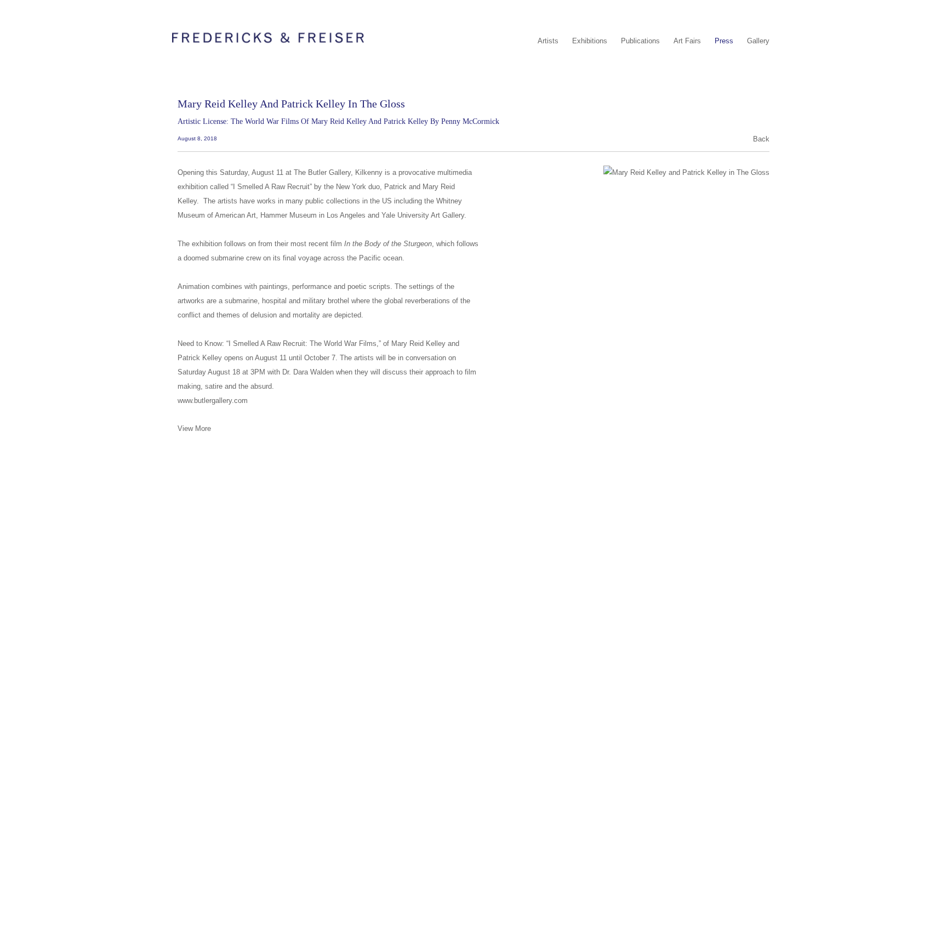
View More (194, 428)
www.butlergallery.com (213, 400)
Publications (640, 41)
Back (761, 139)
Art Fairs (687, 41)
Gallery (758, 41)
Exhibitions (589, 41)
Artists (548, 41)
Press (724, 41)
